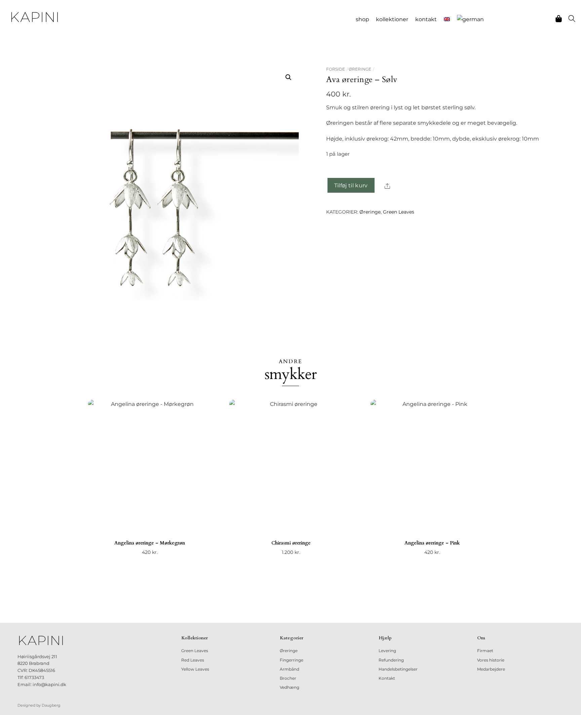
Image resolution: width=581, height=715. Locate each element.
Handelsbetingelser (398, 669)
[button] (288, 77)
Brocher (288, 678)
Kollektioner (392, 19)
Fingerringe (291, 660)
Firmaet (485, 650)
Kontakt (426, 19)
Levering (387, 650)
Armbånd (289, 669)
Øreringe (360, 69)
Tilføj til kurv (351, 185)
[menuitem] (447, 19)
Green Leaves (398, 212)
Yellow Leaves (195, 669)
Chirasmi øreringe (291, 543)
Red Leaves (192, 660)
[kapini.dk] (34, 17)
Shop (362, 19)
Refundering (391, 660)
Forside (335, 69)
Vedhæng (289, 687)
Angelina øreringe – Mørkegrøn (149, 543)
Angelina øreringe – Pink (432, 543)
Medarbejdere (491, 669)
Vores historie (490, 660)
